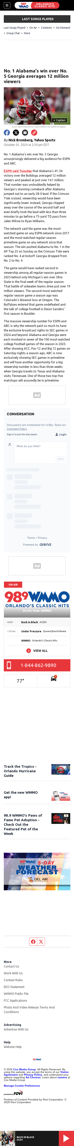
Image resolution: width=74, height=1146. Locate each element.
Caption (59, 120)
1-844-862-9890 (38, 665)
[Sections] (7, 5)
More (27, 33)
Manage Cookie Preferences (22, 1085)
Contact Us (11, 966)
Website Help (13, 1046)
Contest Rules (13, 980)
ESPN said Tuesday (18, 171)
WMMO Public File (16, 993)
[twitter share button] (16, 133)
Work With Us (13, 973)
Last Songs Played (14, 27)
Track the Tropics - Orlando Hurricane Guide (20, 771)
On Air (33, 27)
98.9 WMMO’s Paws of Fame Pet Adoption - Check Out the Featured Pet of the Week (23, 824)
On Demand (63, 27)
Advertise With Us (16, 1029)
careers (62, 1077)
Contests (46, 27)
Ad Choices (33, 1077)
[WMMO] (37, 5)
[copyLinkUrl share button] (34, 133)
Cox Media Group (24, 1069)
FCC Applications (15, 1000)
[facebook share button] (7, 133)
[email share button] (25, 133)
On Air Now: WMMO (37, 610)
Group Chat (13, 33)
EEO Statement (14, 987)
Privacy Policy (33, 1074)
